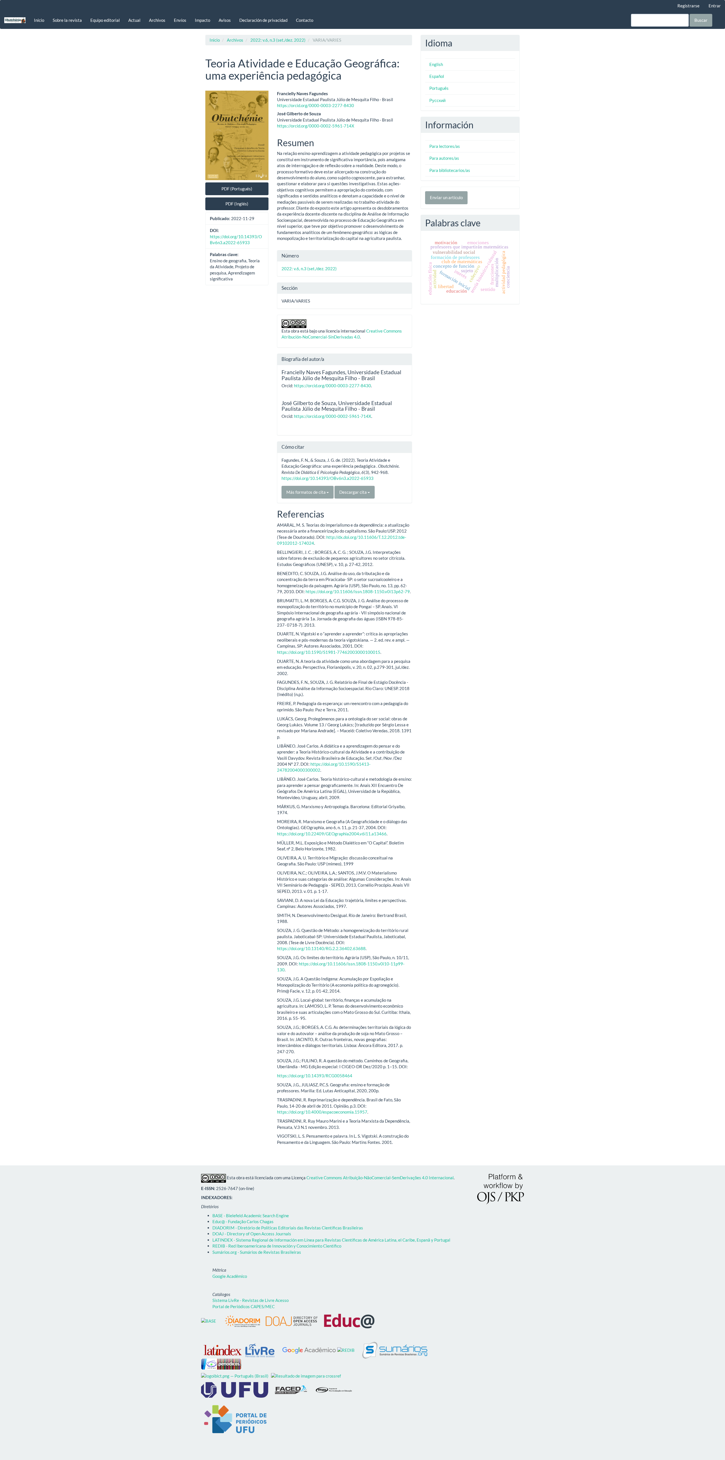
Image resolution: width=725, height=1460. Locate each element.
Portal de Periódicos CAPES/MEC (243, 1306)
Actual (134, 20)
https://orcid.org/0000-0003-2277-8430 (315, 105)
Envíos (180, 20)
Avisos (225, 20)
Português (439, 88)
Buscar (700, 20)
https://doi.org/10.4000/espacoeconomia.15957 (322, 1111)
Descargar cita (353, 492)
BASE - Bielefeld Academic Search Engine (250, 1215)
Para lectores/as (444, 146)
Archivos (157, 20)
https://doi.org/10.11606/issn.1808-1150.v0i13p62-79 (358, 591)
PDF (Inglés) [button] (236, 203)
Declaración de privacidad (263, 20)
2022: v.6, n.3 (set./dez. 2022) (278, 39)
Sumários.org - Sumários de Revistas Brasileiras (256, 1252)
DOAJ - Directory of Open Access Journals (251, 1233)
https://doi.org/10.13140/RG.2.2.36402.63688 (321, 948)
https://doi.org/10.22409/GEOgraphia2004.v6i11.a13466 (332, 833)
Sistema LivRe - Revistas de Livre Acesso (250, 1300)
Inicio (39, 20)
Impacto (202, 20)
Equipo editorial (105, 20)
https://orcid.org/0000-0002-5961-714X (315, 125)
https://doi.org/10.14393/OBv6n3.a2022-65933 (328, 478)
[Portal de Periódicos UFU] (235, 1419)
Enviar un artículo (446, 197)
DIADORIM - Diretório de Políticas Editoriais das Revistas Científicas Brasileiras (287, 1227)
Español (436, 76)
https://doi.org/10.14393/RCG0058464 (314, 1075)
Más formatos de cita (306, 492)
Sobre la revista (67, 20)
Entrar (715, 5)
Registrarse (688, 5)
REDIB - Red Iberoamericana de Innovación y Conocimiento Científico (276, 1245)
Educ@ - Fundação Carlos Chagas (243, 1221)
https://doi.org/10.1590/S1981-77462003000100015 (328, 652)
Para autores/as (444, 158)
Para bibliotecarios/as (449, 170)
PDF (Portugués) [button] (236, 188)
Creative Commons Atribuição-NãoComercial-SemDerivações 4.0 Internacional (380, 1177)
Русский (437, 100)
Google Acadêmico (229, 1276)
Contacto (304, 20)
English (436, 64)
